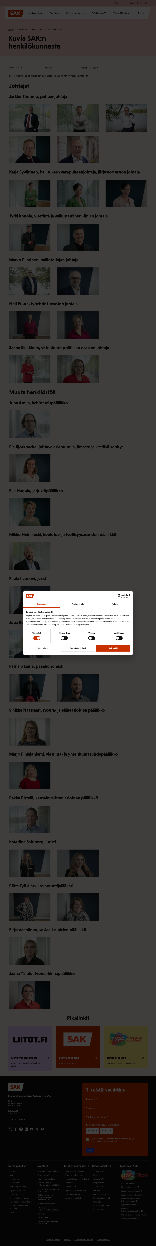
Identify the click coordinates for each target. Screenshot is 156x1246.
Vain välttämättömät (78, 648)
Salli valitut (43, 648)
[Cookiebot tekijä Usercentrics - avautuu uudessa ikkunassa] (119, 596)
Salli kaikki (113, 648)
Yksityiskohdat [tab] (78, 604)
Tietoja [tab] (114, 604)
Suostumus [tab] (41, 604)
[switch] (64, 638)
